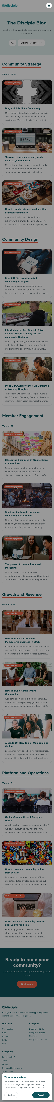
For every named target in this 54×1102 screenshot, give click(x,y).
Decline (11, 1095)
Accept (41, 1095)
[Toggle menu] (49, 5)
